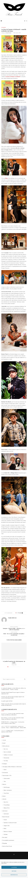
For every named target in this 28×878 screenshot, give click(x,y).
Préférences (14, 874)
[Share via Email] (22, 613)
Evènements (5, 772)
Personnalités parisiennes (8, 840)
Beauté (4, 743)
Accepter (14, 867)
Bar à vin (6, 749)
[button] (2, 655)
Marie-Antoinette (8, 790)
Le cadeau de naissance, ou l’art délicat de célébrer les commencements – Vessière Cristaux (13, 689)
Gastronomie (7, 778)
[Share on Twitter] (19, 613)
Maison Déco (7, 808)
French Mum (7, 805)
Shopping (4, 843)
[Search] (26, 21)
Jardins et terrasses (8, 754)
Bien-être (6, 802)
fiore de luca (4, 717)
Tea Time (6, 760)
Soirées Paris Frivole (7, 846)
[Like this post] (16, 613)
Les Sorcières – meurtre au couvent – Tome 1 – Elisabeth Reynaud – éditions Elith (13, 727)
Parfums (5, 834)
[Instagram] (24, 21)
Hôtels (3, 796)
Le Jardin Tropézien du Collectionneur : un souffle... (14, 662)
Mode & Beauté (5, 816)
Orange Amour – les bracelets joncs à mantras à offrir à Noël (12, 722)
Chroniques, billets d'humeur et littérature (12, 766)
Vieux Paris (6, 793)
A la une (4, 740)
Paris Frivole (8, 32)
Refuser (14, 871)
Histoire (4, 784)
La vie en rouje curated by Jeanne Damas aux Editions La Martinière (12, 714)
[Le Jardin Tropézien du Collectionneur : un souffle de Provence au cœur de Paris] (14, 651)
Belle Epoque (7, 787)
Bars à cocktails (7, 752)
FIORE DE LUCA (5, 722)
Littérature (5, 810)
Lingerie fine (7, 825)
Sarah (5, 769)
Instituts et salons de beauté (10, 822)
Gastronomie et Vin (6, 775)
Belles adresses (5, 746)
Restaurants (6, 757)
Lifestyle (4, 799)
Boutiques (4, 763)
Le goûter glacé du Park (6, 701)
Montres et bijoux (8, 831)
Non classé (4, 837)
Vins (5, 781)
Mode (5, 828)
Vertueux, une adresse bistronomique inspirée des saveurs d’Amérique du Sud (12, 697)
